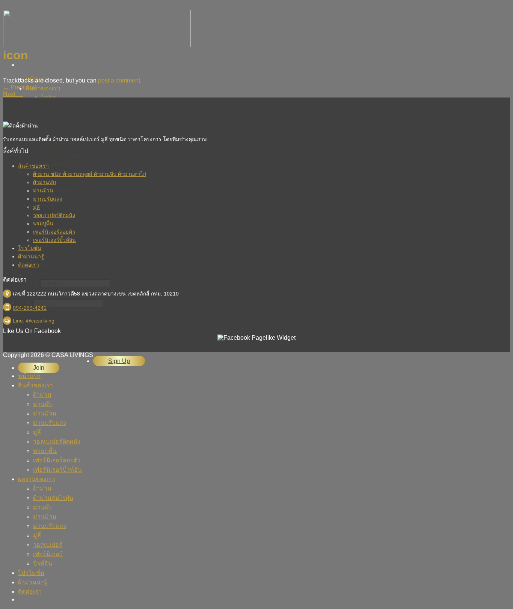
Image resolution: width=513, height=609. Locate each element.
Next (13, 94)
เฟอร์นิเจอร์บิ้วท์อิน (54, 240)
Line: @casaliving (33, 321)
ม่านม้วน (43, 191)
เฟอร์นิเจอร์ (48, 554)
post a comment (119, 80)
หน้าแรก (29, 376)
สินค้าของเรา (43, 88)
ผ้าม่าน (42, 395)
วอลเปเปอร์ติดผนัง (54, 215)
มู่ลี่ (36, 207)
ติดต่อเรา (28, 265)
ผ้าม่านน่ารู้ (31, 257)
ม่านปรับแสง (47, 199)
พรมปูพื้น (43, 223)
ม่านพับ (43, 404)
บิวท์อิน (42, 563)
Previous (18, 87)
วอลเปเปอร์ (47, 545)
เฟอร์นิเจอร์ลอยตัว (54, 232)
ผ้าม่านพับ (44, 182)
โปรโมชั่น (29, 248)
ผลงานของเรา (36, 479)
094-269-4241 (30, 308)
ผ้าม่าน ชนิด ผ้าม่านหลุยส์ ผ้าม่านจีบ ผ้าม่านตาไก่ (89, 174)
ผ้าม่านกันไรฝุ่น (53, 498)
